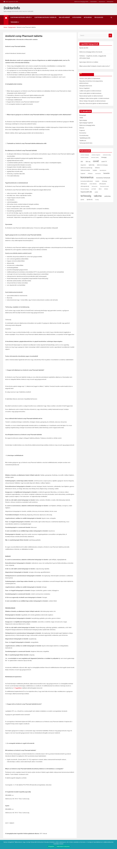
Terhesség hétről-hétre (85, 143)
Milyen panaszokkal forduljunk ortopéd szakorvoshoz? (94, 66)
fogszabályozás (103, 170)
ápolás (82, 199)
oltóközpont (84, 183)
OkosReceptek (87, 74)
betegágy (104, 157)
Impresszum (102, 1)
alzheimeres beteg (107, 154)
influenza (90, 173)
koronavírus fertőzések (103, 178)
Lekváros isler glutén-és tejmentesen (89, 78)
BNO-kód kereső (64, 17)
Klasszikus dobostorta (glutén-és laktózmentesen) (93, 103)
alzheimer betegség (85, 154)
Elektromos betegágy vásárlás (45, 17)
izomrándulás (98, 173)
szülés (96, 192)
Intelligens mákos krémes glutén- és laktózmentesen (94, 98)
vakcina (97, 196)
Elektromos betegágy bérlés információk (90, 52)
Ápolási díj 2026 (83, 48)
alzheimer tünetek (95, 157)
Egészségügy (83, 120)
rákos (100, 189)
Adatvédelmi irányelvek (63, 846)
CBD (82, 161)
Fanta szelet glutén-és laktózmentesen (90, 93)
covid (96, 161)
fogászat (83, 173)
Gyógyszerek (76, 17)
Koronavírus (82, 133)
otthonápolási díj (85, 186)
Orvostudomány (83, 135)
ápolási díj (89, 199)
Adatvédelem (93, 1)
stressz (106, 189)
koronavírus (87, 177)
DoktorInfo (12, 8)
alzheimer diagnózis (96, 154)
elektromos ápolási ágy (86, 167)
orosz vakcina (93, 183)
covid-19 (104, 161)
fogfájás (95, 170)
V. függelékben (18, 688)
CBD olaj (88, 161)
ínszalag (97, 199)
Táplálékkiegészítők (84, 138)
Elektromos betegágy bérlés (81, 1)
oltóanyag (104, 181)
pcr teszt (94, 189)
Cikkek (81, 117)
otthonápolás (102, 183)
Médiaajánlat (110, 1)
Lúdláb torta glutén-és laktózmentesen (90, 91)
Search (110, 35)
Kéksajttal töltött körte (85, 86)
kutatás (97, 181)
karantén (107, 173)
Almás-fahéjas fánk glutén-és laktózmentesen (92, 101)
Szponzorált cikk (86, 192)
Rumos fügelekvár (84, 88)
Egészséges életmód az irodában (88, 62)
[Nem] (115, 844)
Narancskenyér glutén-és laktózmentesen (91, 96)
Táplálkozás (98, 17)
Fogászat (82, 130)
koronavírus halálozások (87, 181)
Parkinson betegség (85, 189)
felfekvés (97, 167)
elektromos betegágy (102, 165)
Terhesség (14, 22)
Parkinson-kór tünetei (104, 186)
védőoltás (107, 196)
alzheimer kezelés (84, 157)
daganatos (83, 165)
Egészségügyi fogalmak (86, 123)
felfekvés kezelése (85, 170)
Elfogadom (51, 846)
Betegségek (88, 17)
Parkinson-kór (94, 186)
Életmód (81, 128)
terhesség (86, 195)
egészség (91, 165)
